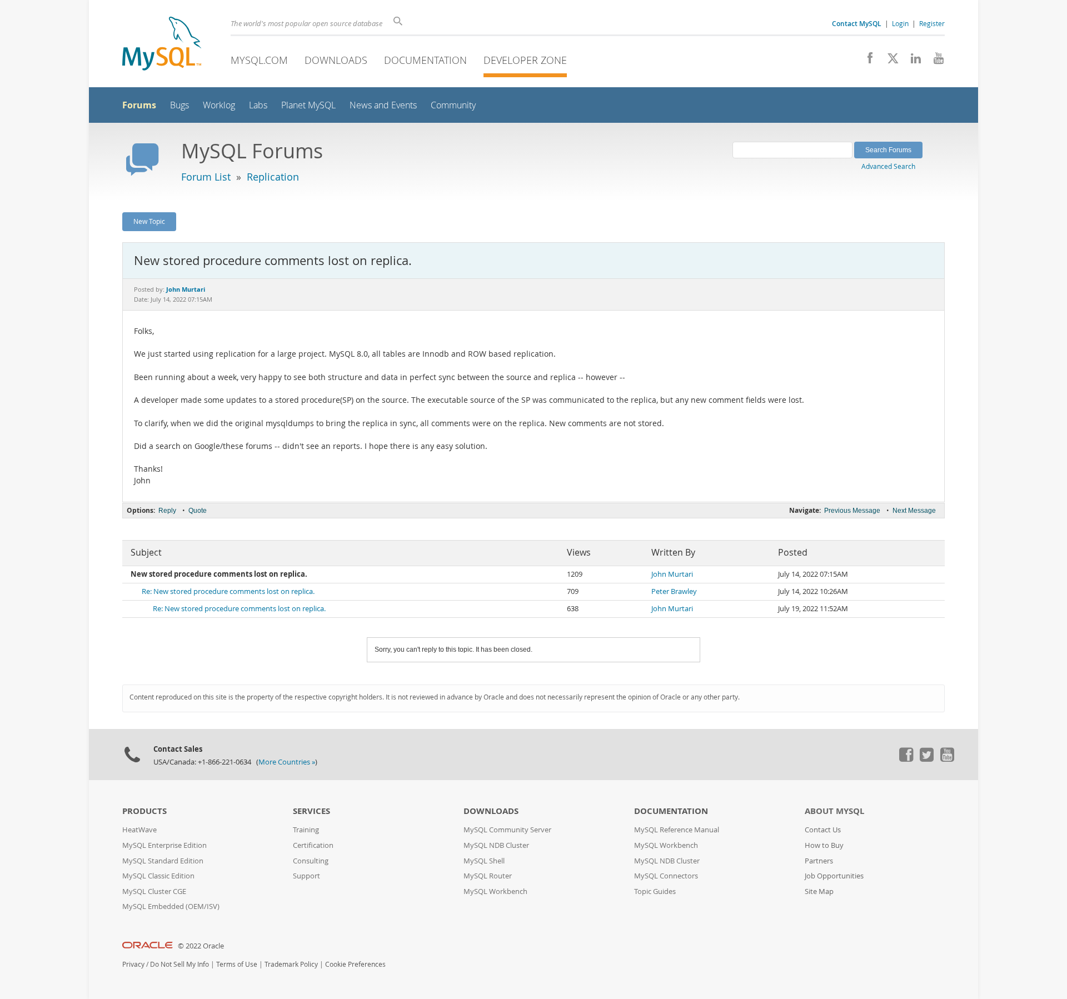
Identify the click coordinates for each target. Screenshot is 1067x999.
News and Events (383, 105)
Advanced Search (888, 166)
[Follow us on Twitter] (926, 759)
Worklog (219, 105)
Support (306, 876)
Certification (313, 845)
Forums (139, 105)
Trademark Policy (291, 964)
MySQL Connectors (666, 876)
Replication (273, 176)
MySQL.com (259, 60)
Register (932, 23)
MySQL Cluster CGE (154, 891)
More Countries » (286, 762)
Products (144, 811)
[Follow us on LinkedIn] (911, 61)
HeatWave (139, 830)
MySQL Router (487, 876)
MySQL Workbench (495, 891)
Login (900, 23)
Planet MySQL (308, 105)
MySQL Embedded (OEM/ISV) (171, 906)
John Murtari (672, 574)
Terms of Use (236, 964)
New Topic (149, 221)
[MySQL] (162, 45)
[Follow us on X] (889, 61)
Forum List (206, 176)
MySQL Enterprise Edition (164, 845)
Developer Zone (525, 60)
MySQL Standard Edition (162, 861)
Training (306, 830)
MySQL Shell (484, 861)
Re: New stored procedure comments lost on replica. (228, 591)
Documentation (425, 60)
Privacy (133, 964)
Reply (167, 511)
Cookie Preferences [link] (355, 964)
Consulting (310, 861)
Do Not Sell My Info (179, 964)
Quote (197, 511)
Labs (258, 105)
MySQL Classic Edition (158, 876)
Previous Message (852, 511)
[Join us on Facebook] (866, 61)
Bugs (179, 105)
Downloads (336, 60)
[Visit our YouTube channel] (934, 61)
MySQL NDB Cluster (496, 845)
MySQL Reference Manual (676, 830)
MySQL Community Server (507, 830)
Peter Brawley (674, 591)
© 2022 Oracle (201, 946)
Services (311, 811)
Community (453, 105)
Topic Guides (655, 891)
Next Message (914, 511)
